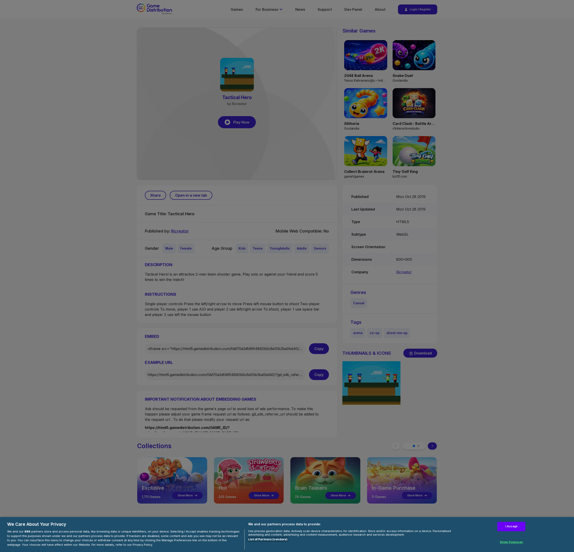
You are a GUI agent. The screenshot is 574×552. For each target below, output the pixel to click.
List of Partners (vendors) (267, 539)
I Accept (511, 526)
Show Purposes (511, 542)
